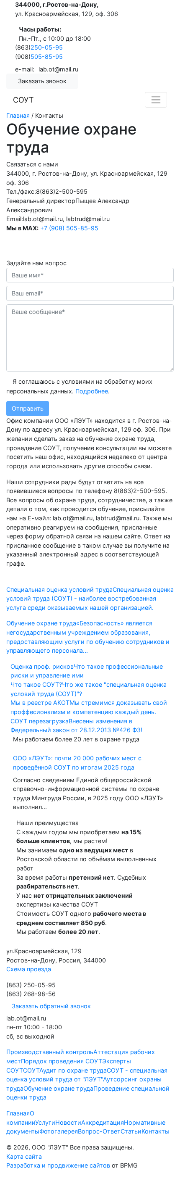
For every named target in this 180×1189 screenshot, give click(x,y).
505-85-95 (47, 56)
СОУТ (23, 99)
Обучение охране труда (58, 1088)
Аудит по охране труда (73, 1070)
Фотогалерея (58, 1131)
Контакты (155, 1131)
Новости (68, 1122)
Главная (18, 1113)
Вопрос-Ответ (99, 1131)
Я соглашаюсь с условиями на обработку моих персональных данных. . (79, 386)
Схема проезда (28, 969)
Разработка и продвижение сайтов (58, 1165)
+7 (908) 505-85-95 (69, 228)
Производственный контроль (49, 1051)
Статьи (131, 1131)
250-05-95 (47, 47)
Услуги (45, 1122)
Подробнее (91, 391)
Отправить (28, 408)
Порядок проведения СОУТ (61, 1061)
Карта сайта (24, 1156)
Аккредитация (102, 1122)
